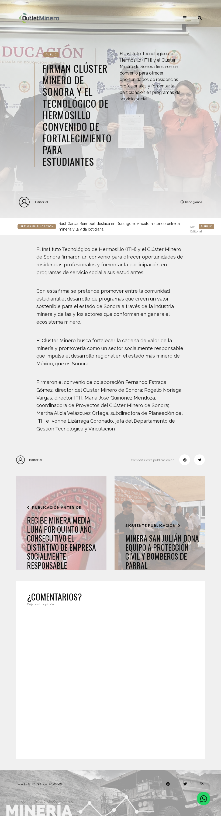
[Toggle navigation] (184, 17)
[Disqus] (110, 679)
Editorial (41, 202)
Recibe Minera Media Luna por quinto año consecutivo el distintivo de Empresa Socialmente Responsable (61, 543)
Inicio (21, 801)
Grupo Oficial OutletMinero (53, 801)
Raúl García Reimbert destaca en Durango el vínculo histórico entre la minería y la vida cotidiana (130, 226)
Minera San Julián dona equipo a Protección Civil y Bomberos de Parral (162, 552)
